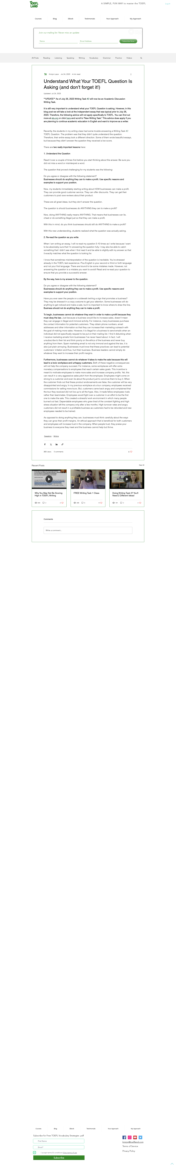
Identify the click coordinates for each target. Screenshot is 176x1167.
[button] (121, 554)
